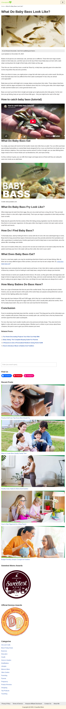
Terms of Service (18, 703)
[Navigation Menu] (63, 2)
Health (3, 657)
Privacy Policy (6, 703)
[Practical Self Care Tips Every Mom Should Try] (33, 401)
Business (4, 651)
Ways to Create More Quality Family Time (13, 453)
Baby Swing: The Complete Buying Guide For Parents (20, 339)
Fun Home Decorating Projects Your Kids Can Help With (21, 336)
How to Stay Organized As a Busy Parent (13, 524)
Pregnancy (4, 681)
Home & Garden (6, 660)
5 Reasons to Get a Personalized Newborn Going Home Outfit (23, 342)
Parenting (4, 675)
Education (4, 654)
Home (3, 6)
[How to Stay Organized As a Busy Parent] (33, 507)
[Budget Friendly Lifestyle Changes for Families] (33, 542)
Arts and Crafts (5, 645)
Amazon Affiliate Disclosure (33, 703)
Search (61, 364)
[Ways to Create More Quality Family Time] (33, 436)
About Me (56, 703)
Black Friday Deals (7, 648)
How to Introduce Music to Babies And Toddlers (18, 346)
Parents (3, 678)
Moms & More (5, 669)
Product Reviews (6, 684)
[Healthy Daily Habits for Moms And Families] (33, 471)
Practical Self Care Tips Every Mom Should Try (15, 418)
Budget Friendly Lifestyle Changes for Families (15, 559)
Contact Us (47, 703)
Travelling (4, 693)
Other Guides (5, 672)
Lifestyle (3, 666)
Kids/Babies (5, 663)
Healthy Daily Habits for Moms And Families (14, 488)
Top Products (5, 690)
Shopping (4, 687)
